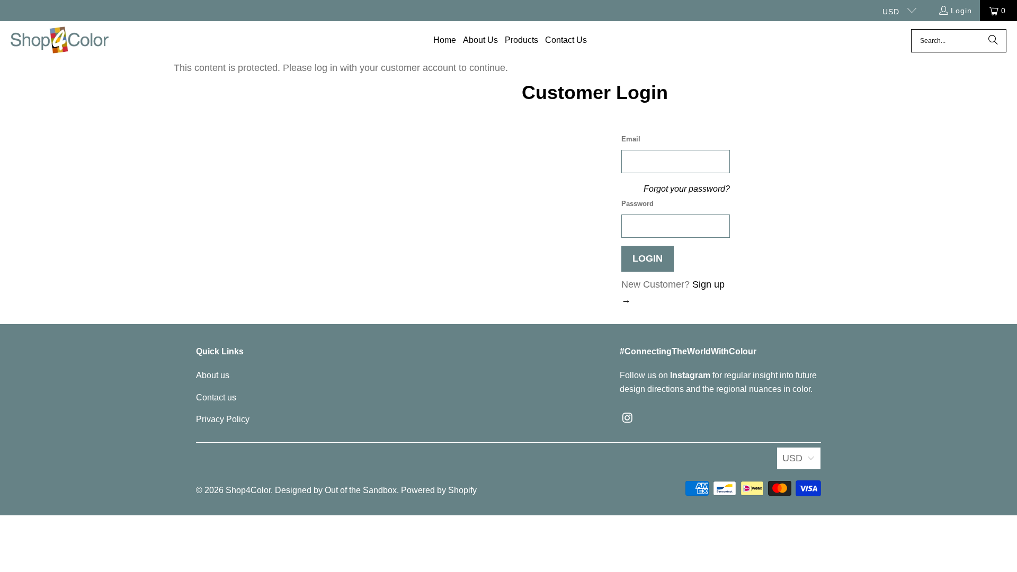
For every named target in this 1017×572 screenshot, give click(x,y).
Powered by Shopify (439, 490)
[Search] (993, 40)
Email (630, 139)
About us (212, 375)
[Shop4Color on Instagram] (628, 418)
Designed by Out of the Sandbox (336, 490)
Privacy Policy (222, 419)
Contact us (216, 397)
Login (961, 10)
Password (637, 204)
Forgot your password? (687, 188)
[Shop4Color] (60, 40)
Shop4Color (248, 490)
